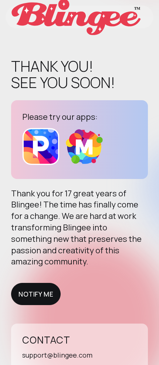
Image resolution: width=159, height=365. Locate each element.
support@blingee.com (57, 355)
